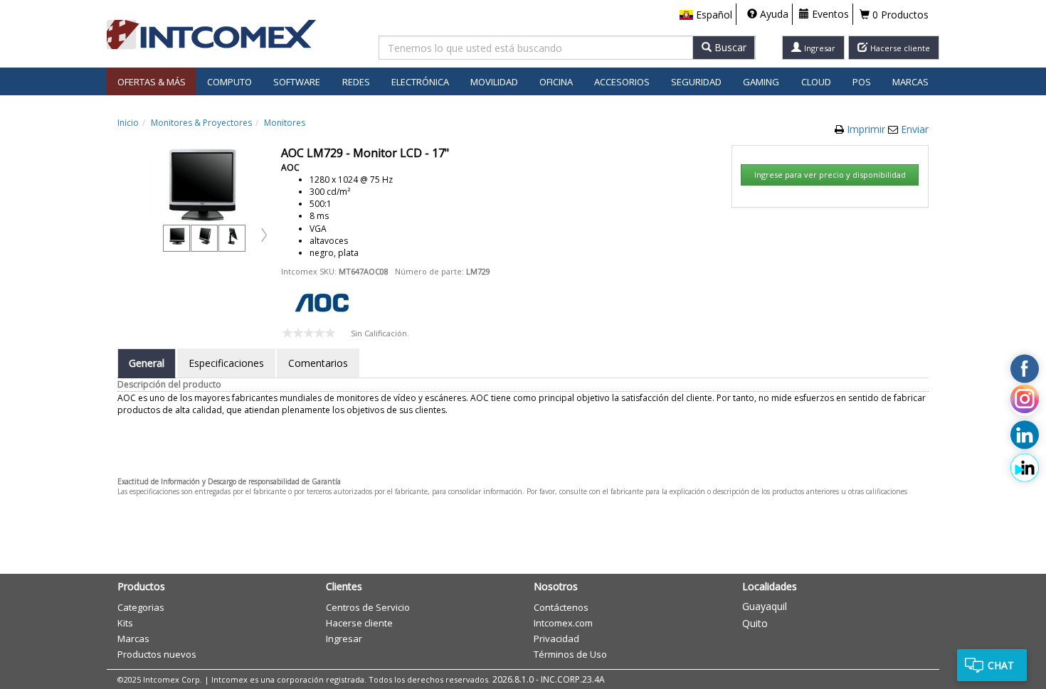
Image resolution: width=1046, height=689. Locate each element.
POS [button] (861, 81)
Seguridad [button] (696, 81)
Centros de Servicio (368, 607)
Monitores (284, 123)
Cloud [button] (816, 81)
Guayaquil (764, 606)
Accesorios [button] (622, 81)
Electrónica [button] (420, 81)
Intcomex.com (563, 622)
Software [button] (296, 81)
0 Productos (899, 14)
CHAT (1001, 665)
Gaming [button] (761, 81)
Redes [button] (356, 81)
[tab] (146, 363)
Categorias (140, 607)
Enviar (915, 129)
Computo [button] (229, 81)
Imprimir (867, 129)
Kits (125, 622)
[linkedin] (1024, 435)
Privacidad (556, 638)
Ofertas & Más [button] (151, 81)
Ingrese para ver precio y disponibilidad (830, 174)
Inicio (128, 123)
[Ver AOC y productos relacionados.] (321, 301)
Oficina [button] (556, 81)
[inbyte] (1024, 468)
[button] (706, 15)
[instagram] (1024, 402)
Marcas (910, 81)
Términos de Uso (570, 654)
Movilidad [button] (494, 81)
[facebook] (1024, 369)
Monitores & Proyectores (201, 123)
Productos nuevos (156, 654)
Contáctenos (561, 607)
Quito (755, 623)
